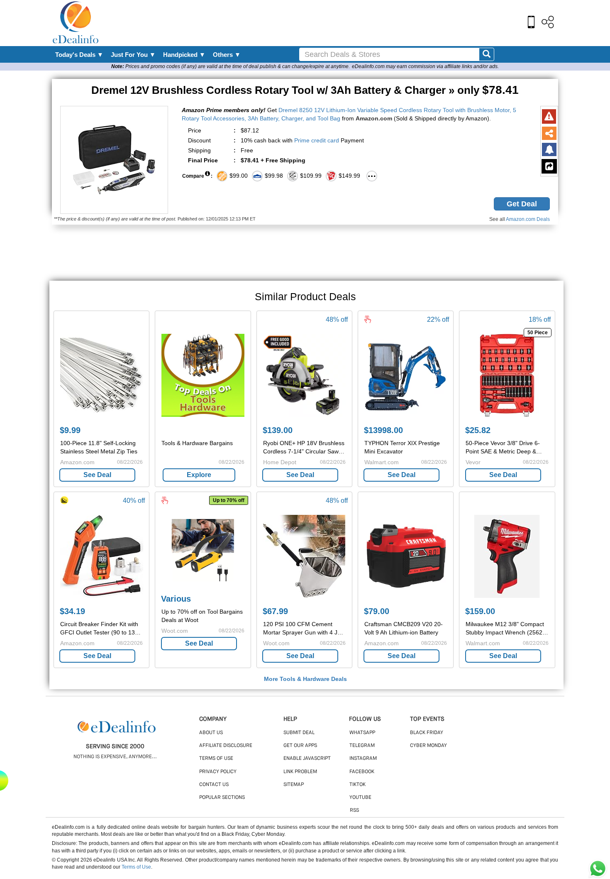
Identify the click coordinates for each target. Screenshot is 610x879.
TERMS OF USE (216, 758)
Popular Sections (222, 797)
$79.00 (376, 611)
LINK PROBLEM (300, 771)
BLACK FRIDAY (426, 732)
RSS (354, 810)
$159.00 (480, 611)
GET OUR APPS (300, 745)
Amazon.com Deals (528, 219)
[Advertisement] (323, 23)
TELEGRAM (362, 745)
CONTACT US (214, 784)
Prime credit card (316, 140)
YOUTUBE (360, 797)
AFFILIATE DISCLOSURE (225, 745)
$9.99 (70, 430)
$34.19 (72, 611)
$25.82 (477, 430)
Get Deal (522, 204)
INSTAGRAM (363, 758)
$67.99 (275, 611)
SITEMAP (293, 784)
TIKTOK (357, 784)
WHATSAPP (362, 732)
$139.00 (278, 430)
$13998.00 (383, 430)
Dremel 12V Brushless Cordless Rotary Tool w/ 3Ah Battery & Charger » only (305, 90)
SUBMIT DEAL (299, 732)
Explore (199, 474)
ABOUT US (211, 732)
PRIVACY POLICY (218, 771)
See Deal (97, 474)
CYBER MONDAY (428, 745)
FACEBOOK (361, 771)
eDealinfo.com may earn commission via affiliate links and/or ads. (425, 66)
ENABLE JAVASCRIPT (307, 758)
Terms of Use (136, 867)
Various (176, 598)
